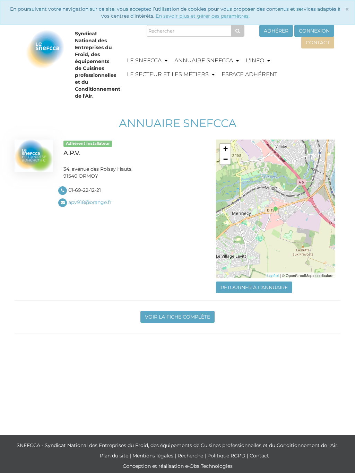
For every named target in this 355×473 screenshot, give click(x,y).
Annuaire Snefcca (204, 60)
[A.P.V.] (276, 209)
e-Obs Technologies (209, 466)
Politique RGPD (227, 456)
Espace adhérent (249, 74)
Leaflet (273, 275)
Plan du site (115, 456)
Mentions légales (153, 456)
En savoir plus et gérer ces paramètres (202, 16)
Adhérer (276, 31)
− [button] (225, 159)
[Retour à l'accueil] (45, 66)
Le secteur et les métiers (168, 74)
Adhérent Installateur (88, 143)
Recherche (191, 456)
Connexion (314, 31)
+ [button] (225, 148)
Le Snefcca (145, 60)
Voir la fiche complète (177, 317)
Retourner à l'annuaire (254, 287)
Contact (318, 42)
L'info (256, 60)
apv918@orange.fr (90, 202)
